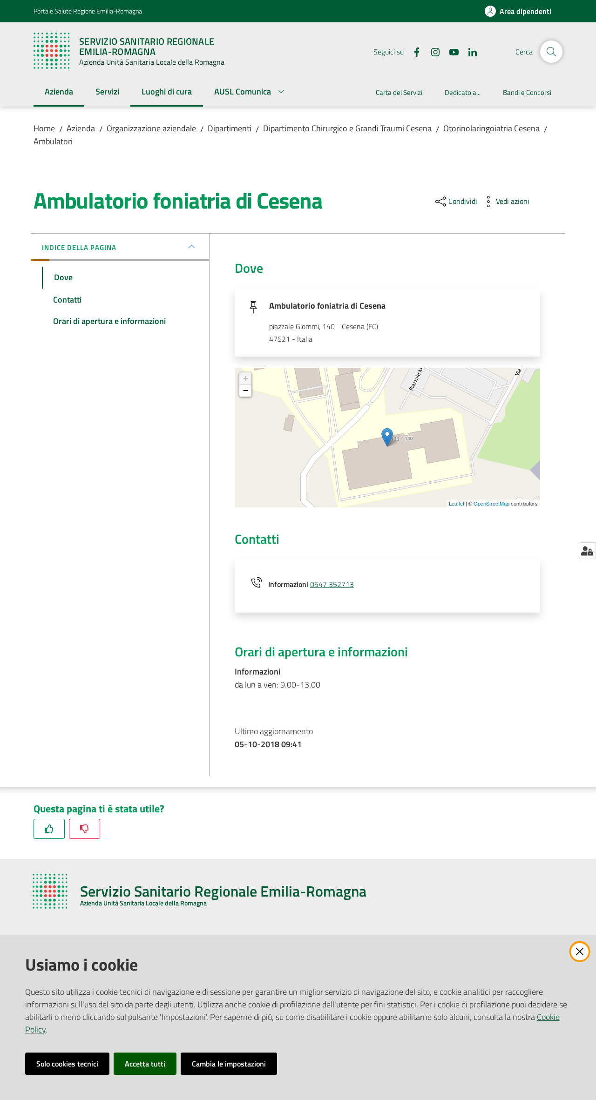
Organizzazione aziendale (151, 128)
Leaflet (456, 503)
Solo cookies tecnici (67, 1063)
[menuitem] (59, 92)
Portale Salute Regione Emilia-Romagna (88, 11)
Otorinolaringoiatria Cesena (491, 128)
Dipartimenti (229, 128)
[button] (551, 51)
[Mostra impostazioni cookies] (587, 550)
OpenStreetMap (491, 503)
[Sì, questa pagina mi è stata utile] (49, 829)
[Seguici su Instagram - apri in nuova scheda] (431, 51)
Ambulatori (53, 141)
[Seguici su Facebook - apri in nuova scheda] (413, 51)
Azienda (81, 128)
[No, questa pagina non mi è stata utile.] (84, 829)
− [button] (245, 390)
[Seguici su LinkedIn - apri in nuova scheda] (469, 51)
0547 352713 (332, 584)
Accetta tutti (145, 1063)
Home (44, 128)
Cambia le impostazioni (229, 1063)
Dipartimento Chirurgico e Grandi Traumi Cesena (347, 128)
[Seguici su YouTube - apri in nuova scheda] (450, 51)
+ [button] (245, 378)
